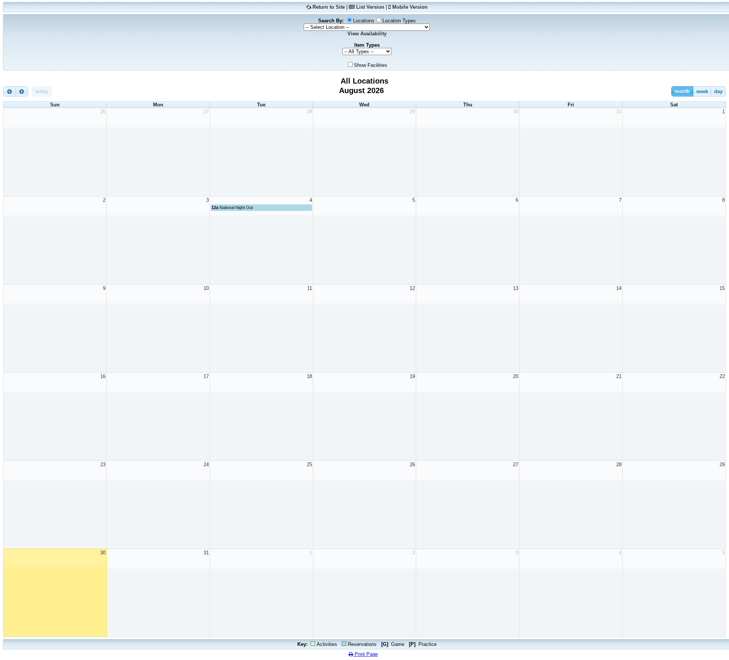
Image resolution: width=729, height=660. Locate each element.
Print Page (365, 654)
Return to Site (328, 7)
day (718, 91)
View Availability (367, 33)
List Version (370, 7)
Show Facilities (370, 65)
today (41, 91)
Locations (363, 21)
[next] (22, 91)
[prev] (9, 91)
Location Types (399, 21)
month (682, 91)
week (702, 91)
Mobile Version (410, 7)
